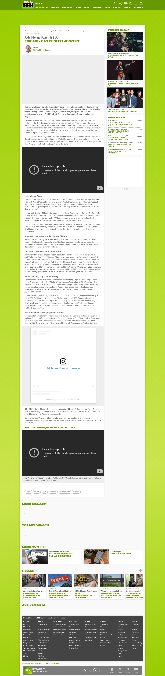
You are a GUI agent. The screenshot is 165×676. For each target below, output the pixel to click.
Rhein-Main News (59, 632)
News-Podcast (105, 640)
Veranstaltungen (123, 624)
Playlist (121, 2)
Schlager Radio (28, 640)
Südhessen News (59, 635)
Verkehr (55, 8)
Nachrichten (41, 8)
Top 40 (25, 653)
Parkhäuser (73, 643)
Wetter (131, 2)
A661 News (73, 637)
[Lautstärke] (84, 670)
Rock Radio (27, 635)
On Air (78, 8)
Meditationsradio (29, 651)
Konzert (53, 492)
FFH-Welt (138, 8)
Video (107, 8)
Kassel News (42, 635)
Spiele (120, 645)
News (40, 622)
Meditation (121, 632)
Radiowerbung (137, 643)
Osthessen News (59, 627)
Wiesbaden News (44, 629)
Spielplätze (121, 627)
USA (44, 492)
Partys (120, 656)
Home (112, 672)
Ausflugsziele (122, 635)
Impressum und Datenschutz (32, 664)
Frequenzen (136, 632)
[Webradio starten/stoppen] (95, 670)
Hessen (28, 571)
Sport (40, 651)
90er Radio (27, 629)
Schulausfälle (73, 648)
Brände (76, 492)
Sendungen (104, 624)
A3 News (72, 632)
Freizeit (127, 8)
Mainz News (42, 632)
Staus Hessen (74, 624)
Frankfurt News (43, 627)
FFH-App (135, 624)
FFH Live (26, 624)
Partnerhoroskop (90, 637)
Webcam (136, 2)
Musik (87, 8)
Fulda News (42, 645)
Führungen (135, 637)
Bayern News (42, 648)
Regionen (57, 622)
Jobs (133, 635)
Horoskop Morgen (91, 627)
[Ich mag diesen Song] (90, 670)
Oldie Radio (27, 637)
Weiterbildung (137, 645)
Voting (102, 645)
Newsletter (136, 627)
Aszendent (88, 640)
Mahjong (121, 648)
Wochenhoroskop (91, 629)
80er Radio (27, 627)
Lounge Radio (27, 645)
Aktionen (97, 8)
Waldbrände (64, 492)
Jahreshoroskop (90, 635)
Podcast (117, 8)
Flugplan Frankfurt (75, 645)
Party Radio (27, 643)
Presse (134, 640)
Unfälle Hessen (74, 629)
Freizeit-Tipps (122, 637)
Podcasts (103, 637)
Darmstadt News (44, 637)
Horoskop (67, 8)
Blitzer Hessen (74, 627)
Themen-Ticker (117, 117)
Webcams (103, 632)
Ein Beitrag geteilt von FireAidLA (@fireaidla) (63, 399)
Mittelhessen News (59, 629)
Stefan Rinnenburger (42, 50)
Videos (102, 629)
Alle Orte (41, 656)
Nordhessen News (59, 624)
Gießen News (42, 643)
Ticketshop (121, 640)
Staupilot (126, 2)
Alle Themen (42, 659)
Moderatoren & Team (107, 635)
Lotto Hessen (122, 643)
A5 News (72, 635)
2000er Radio (28, 632)
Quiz (119, 653)
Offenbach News (43, 640)
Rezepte (120, 629)
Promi (28, 492)
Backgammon (122, 651)
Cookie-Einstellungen (52, 664)
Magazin (37, 31)
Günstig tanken (74, 640)
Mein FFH (141, 2)
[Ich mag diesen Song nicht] (100, 670)
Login (134, 648)
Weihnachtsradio (29, 648)
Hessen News (42, 624)
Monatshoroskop (90, 632)
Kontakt (134, 629)
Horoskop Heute (90, 624)
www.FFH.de (38, 618)
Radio (26, 622)
